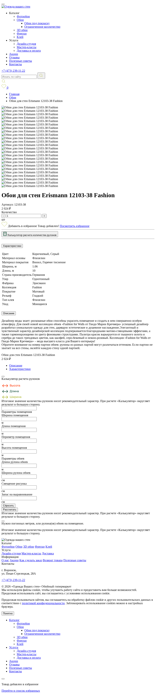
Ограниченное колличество (42, 26)
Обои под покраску (37, 23)
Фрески (22, 33)
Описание (8, 313)
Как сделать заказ (30, 560)
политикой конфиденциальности (43, 603)
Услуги (13, 647)
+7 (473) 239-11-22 (13, 70)
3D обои (22, 30)
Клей (20, 37)
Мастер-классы (26, 47)
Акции (13, 54)
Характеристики (12, 245)
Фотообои (23, 16)
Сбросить (8, 505)
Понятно (8, 613)
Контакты (15, 64)
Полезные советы (20, 60)
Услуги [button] (13, 40)
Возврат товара (53, 560)
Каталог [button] (14, 13)
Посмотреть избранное (74, 226)
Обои (20, 19)
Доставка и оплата (29, 50)
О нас (5, 560)
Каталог (14, 620)
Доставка (48, 553)
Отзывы (14, 57)
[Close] (3, 376)
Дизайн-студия (26, 43)
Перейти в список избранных (21, 690)
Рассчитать (9, 509)
